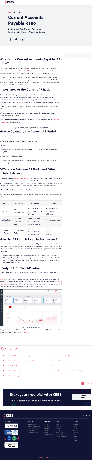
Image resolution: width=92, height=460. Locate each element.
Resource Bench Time (58, 366)
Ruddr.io (75, 432)
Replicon (75, 438)
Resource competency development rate (19, 361)
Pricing (46, 430)
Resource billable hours (12, 366)
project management (21, 178)
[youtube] (86, 415)
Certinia (75, 426)
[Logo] (9, 2)
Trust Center (59, 432)
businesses (17, 80)
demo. (26, 332)
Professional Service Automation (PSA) (18, 71)
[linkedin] (89, 415)
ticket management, (17, 244)
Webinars (46, 432)
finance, (21, 102)
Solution (58, 424)
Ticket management (32, 432)
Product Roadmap (61, 436)
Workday (75, 424)
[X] (16, 39)
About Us (58, 426)
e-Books (46, 426)
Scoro (74, 434)
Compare (75, 421)
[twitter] (80, 415)
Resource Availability (11, 376)
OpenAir (75, 428)
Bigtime (75, 436)
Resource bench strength (13, 371)
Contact (58, 428)
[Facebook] (10, 39)
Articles (46, 424)
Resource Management (33, 426)
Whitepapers (47, 428)
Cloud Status (59, 434)
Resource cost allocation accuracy (16, 356)
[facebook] (77, 415)
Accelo (75, 430)
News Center (59, 430)
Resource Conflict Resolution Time (63, 356)
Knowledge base (48, 434)
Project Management (33, 428)
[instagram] (83, 415)
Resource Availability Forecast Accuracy (66, 371)
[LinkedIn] (21, 39)
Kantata (75, 440)
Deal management (32, 424)
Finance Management (33, 430)
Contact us (53, 330)
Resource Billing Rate (58, 361)
